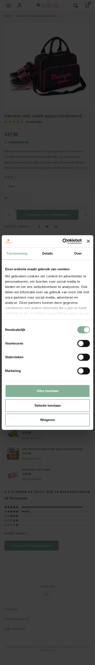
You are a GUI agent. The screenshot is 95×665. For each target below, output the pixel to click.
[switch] (83, 343)
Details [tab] (47, 253)
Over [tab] (78, 253)
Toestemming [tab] (16, 253)
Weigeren (47, 420)
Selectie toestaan (47, 405)
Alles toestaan (48, 391)
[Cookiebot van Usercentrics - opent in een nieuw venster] (62, 241)
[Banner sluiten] (88, 241)
